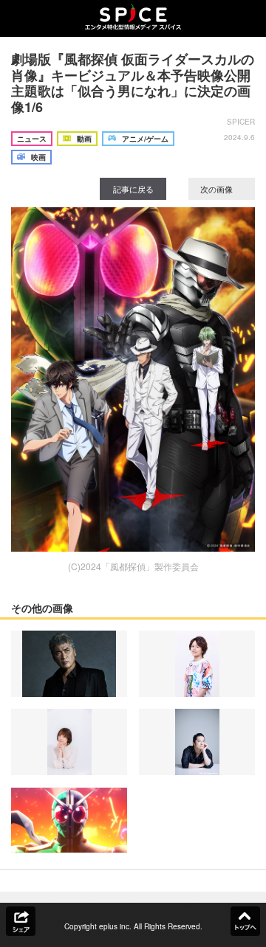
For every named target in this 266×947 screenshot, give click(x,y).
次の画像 (217, 189)
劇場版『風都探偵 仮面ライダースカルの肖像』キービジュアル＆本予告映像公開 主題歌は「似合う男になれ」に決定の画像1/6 (132, 83)
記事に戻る (133, 189)
